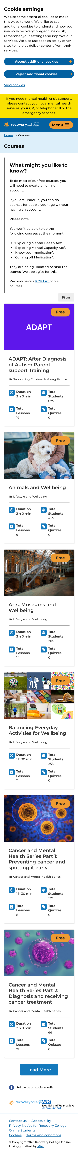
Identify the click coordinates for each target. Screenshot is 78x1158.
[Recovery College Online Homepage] (21, 125)
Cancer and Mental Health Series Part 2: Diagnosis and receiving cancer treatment (38, 993)
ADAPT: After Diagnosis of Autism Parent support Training (37, 364)
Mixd (40, 1146)
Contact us (18, 1121)
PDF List (42, 281)
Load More (39, 1069)
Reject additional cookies (36, 74)
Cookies (15, 1135)
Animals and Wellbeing (37, 487)
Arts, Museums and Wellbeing (32, 607)
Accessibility (41, 1121)
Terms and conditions (43, 1135)
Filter (66, 297)
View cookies (14, 85)
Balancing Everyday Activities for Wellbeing (37, 730)
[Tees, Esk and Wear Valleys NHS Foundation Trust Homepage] (58, 1104)
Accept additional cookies (36, 61)
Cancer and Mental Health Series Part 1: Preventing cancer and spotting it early (37, 859)
